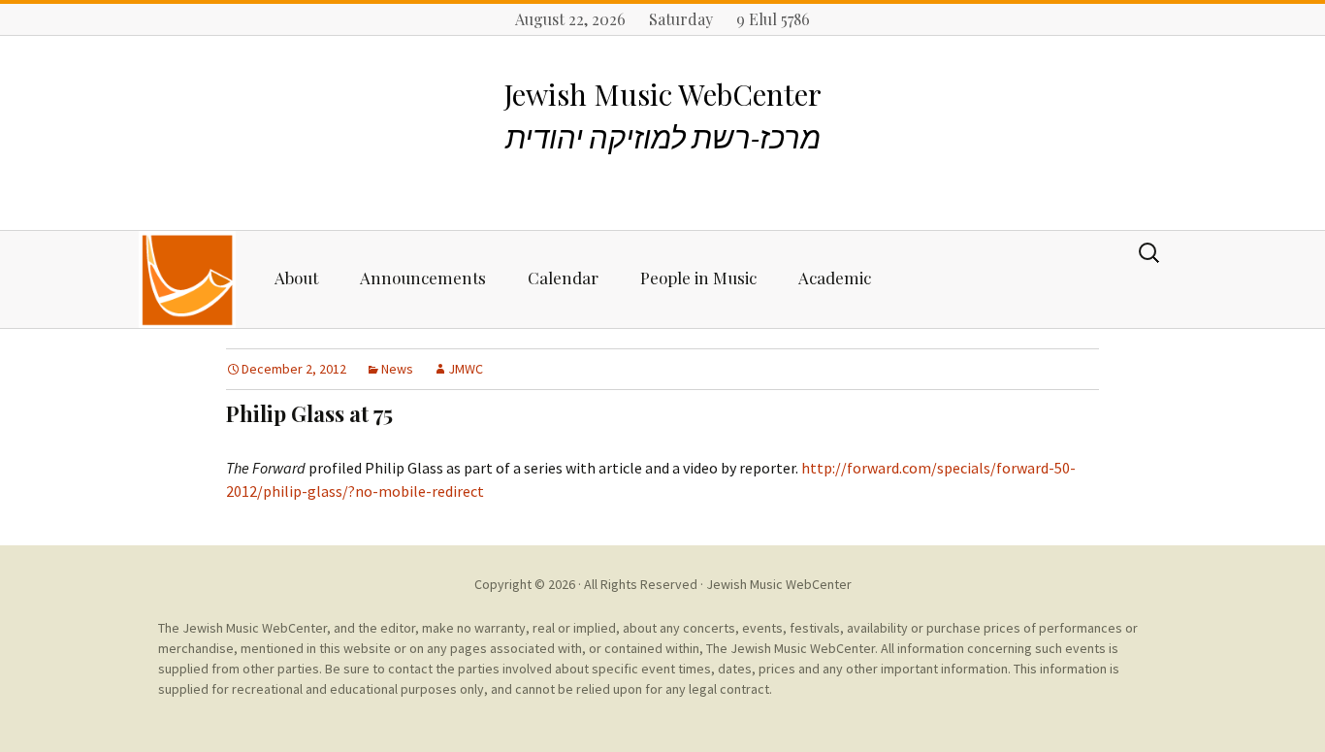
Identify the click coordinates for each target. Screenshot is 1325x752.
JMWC (465, 368)
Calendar (563, 277)
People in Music (698, 277)
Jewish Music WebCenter (779, 584)
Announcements (423, 277)
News (397, 368)
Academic (834, 277)
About (296, 277)
